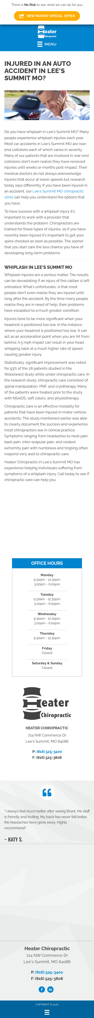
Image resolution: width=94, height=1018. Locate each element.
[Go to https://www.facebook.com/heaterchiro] (41, 990)
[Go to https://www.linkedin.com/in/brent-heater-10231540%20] (50, 990)
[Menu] (47, 1012)
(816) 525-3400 (49, 751)
